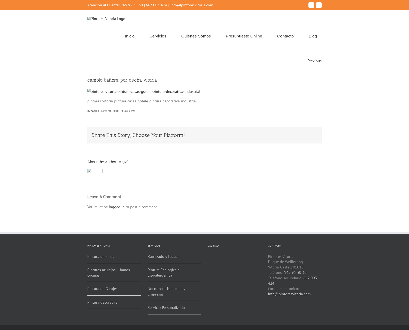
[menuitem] (132, 36)
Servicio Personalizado (166, 307)
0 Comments (128, 110)
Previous (315, 60)
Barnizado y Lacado (164, 256)
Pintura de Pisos (100, 256)
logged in (117, 206)
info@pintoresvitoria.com (191, 5)
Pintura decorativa (102, 302)
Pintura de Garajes (102, 288)
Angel (94, 110)
